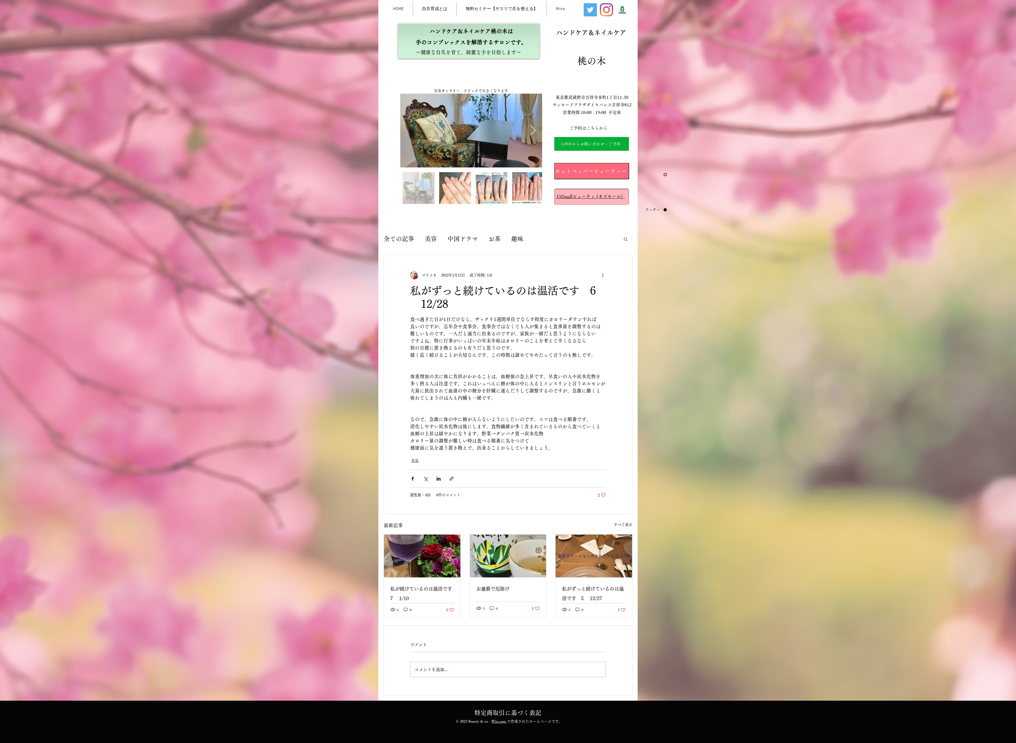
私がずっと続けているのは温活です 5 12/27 (593, 593)
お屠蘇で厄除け (493, 588)
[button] (625, 239)
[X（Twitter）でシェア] (425, 478)
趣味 (517, 239)
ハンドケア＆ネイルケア (591, 32)
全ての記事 (399, 239)
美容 (431, 239)
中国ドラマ (462, 239)
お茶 (494, 239)
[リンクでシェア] (451, 478)
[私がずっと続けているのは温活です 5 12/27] (594, 556)
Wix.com (499, 721)
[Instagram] (606, 9)
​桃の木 (591, 61)
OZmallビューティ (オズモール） (590, 196)
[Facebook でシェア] (412, 478)
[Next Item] (533, 130)
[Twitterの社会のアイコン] (590, 9)
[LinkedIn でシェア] (438, 478)
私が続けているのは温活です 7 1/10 (422, 593)
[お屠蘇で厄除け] (508, 556)
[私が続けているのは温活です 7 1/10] (422, 556)
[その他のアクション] (603, 275)
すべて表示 (623, 524)
